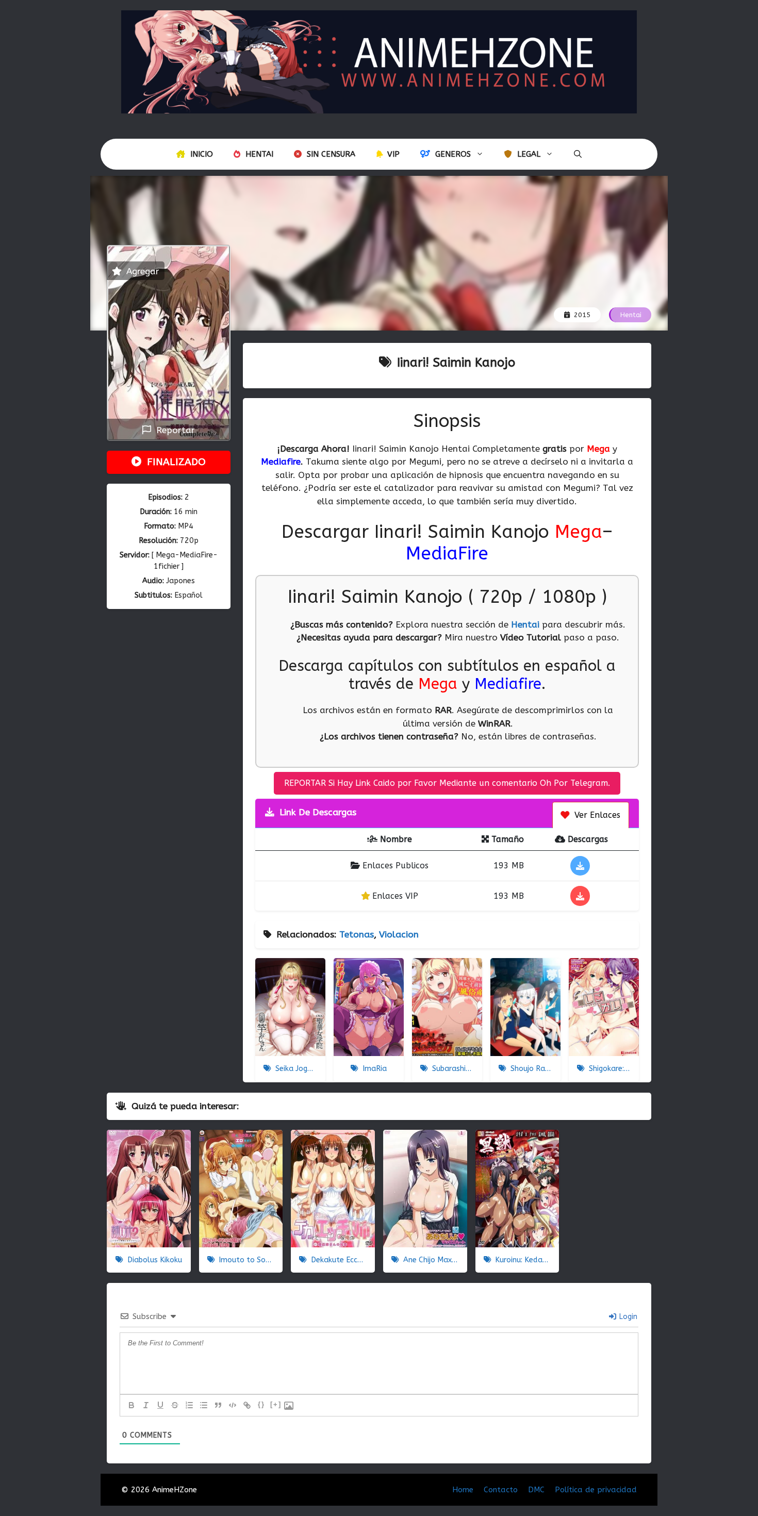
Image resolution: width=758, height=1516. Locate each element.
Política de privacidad (596, 1489)
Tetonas (356, 934)
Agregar (141, 271)
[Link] (247, 1405)
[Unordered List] (203, 1405)
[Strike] (175, 1405)
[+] (276, 1404)
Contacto (501, 1489)
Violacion (399, 934)
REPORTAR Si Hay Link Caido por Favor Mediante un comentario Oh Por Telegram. (447, 783)
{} (261, 1404)
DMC (536, 1489)
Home (462, 1489)
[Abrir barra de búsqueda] (578, 154)
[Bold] (131, 1405)
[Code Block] (232, 1405)
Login (627, 1316)
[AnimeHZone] (379, 61)
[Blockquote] (218, 1405)
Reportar (173, 430)
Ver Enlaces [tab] (596, 815)
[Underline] (160, 1405)
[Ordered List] (189, 1405)
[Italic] (146, 1405)
